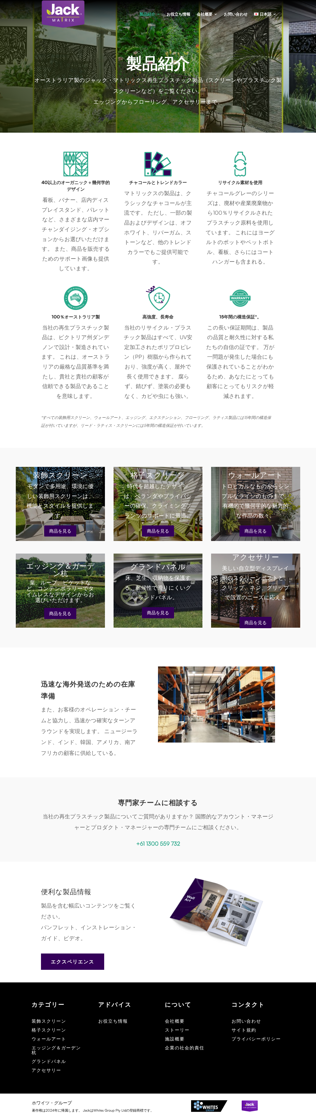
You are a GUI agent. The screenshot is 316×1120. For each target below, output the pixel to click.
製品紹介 (147, 14)
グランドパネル (49, 1061)
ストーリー (177, 1030)
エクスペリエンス (72, 961)
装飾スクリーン (49, 1021)
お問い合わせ (236, 14)
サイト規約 (244, 1030)
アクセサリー (46, 1070)
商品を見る (60, 531)
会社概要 (205, 14)
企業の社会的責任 (184, 1047)
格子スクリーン (49, 1030)
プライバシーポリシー (256, 1039)
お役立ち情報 (178, 14)
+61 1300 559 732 (158, 843)
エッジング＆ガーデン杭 (56, 1050)
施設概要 (175, 1039)
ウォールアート (49, 1039)
